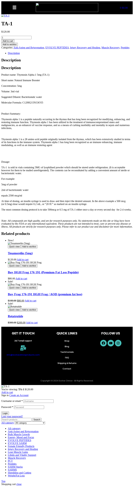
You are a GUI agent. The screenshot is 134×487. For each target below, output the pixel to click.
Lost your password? (12, 416)
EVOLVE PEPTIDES (57, 47)
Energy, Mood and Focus (21, 437)
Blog (67, 346)
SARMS (12, 469)
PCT (10, 460)
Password (7, 407)
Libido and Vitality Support (22, 455)
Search (37, 419)
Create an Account (18, 395)
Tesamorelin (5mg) (20, 253)
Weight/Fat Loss (16, 475)
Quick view (14, 246)
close (19, 484)
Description (14, 53)
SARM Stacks (15, 466)
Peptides (125, 47)
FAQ (67, 357)
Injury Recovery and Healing (85, 47)
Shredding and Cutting (19, 472)
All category (14, 428)
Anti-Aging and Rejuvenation (28, 47)
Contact (67, 368)
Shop (66, 341)
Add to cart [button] (22, 259)
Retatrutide (15, 316)
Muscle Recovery (110, 47)
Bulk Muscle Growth (19, 434)
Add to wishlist (10, 44)
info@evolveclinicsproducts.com (23, 354)
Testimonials (67, 352)
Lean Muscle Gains (18, 452)
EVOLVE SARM (17, 443)
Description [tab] (11, 60)
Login (5, 413)
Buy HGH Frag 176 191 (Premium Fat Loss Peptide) (43, 272)
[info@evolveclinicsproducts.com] (23, 348)
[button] (14, 7)
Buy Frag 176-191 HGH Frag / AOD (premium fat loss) (45, 294)
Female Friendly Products (21, 446)
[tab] (70, 53)
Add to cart (8, 41)
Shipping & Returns (67, 363)
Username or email (12, 401)
